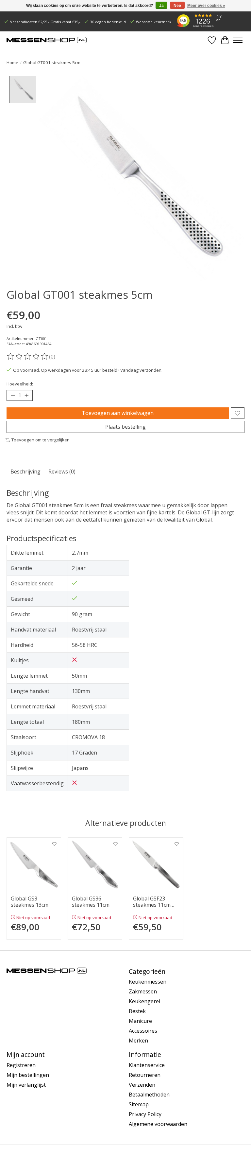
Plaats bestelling (125, 426)
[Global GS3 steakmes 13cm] (33, 864)
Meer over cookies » (206, 5)
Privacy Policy (145, 1114)
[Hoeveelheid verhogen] (26, 395)
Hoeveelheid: (20, 384)
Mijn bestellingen (28, 1074)
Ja (161, 5)
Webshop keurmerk (153, 21)
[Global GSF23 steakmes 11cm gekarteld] (156, 864)
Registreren (21, 1065)
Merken (138, 1040)
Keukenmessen (147, 981)
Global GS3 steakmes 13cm (29, 902)
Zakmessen (143, 991)
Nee (177, 5)
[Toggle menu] (237, 40)
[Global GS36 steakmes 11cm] (95, 864)
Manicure (140, 1020)
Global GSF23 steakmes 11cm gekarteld (152, 902)
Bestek (137, 1011)
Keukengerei (144, 1001)
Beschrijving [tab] (25, 471)
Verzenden (142, 1084)
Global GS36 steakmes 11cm (90, 902)
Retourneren (144, 1074)
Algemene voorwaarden (158, 1124)
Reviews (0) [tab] (61, 471)
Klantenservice (147, 1065)
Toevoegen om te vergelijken (40, 440)
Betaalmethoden (149, 1094)
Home (12, 62)
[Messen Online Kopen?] (47, 40)
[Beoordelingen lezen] (28, 357)
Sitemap (139, 1104)
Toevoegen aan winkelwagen (118, 413)
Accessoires (143, 1030)
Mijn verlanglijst (26, 1084)
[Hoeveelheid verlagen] (12, 395)
